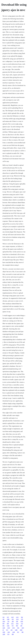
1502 (8, 625)
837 (18, 632)
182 (3, 619)
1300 (4, 632)
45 (3, 630)
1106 (4, 628)
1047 (23, 628)
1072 (13, 628)
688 (13, 634)
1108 (13, 632)
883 (17, 625)
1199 (21, 621)
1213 (17, 617)
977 (13, 625)
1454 (4, 621)
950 (3, 623)
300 (13, 621)
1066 (21, 630)
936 (3, 625)
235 (8, 621)
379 (22, 619)
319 (8, 617)
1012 (17, 623)
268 (8, 623)
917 (7, 630)
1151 (12, 623)
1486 (16, 630)
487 (21, 625)
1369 (8, 619)
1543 (8, 628)
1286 (4, 634)
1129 (12, 617)
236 (11, 630)
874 (8, 634)
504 (18, 628)
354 (3, 617)
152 (22, 623)
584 (22, 617)
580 (22, 632)
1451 (8, 632)
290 (17, 621)
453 (13, 619)
